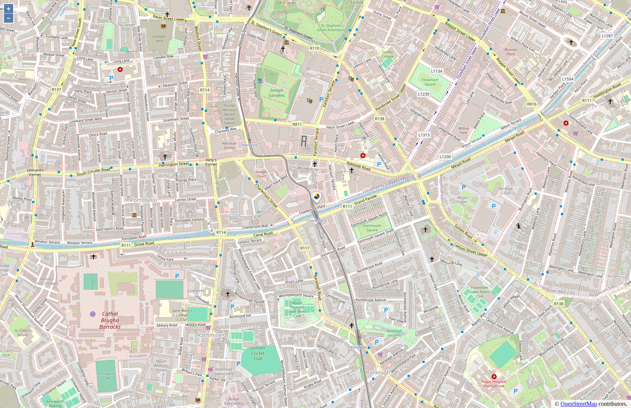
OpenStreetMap (579, 404)
